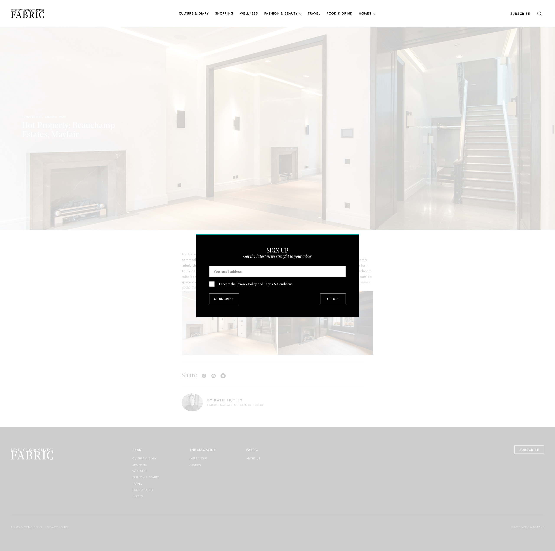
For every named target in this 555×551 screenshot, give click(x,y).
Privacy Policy (247, 283)
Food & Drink (339, 14)
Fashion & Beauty (280, 14)
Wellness (249, 14)
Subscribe (520, 13)
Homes (365, 14)
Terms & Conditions (278, 283)
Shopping (224, 14)
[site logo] (27, 13)
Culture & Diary (194, 14)
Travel (314, 14)
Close (333, 299)
